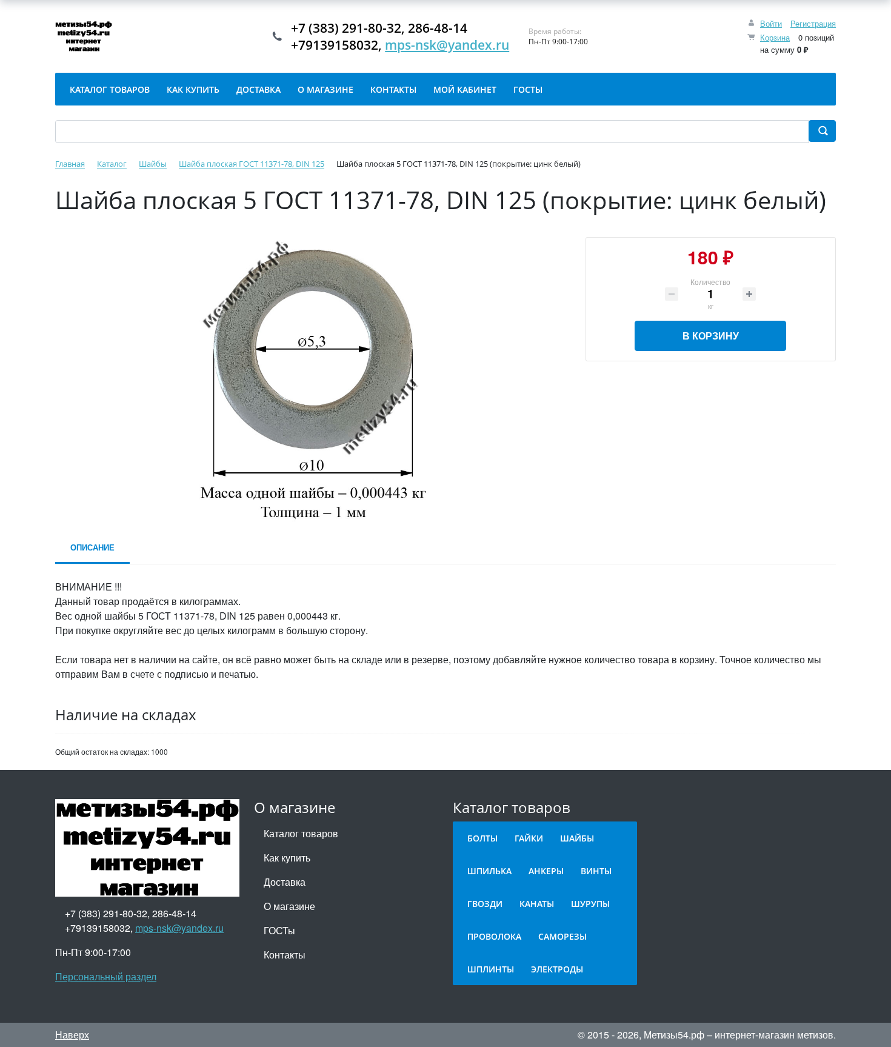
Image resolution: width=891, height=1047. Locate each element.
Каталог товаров (301, 833)
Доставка (284, 882)
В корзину (710, 336)
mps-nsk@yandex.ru (447, 44)
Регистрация (813, 23)
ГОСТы (279, 930)
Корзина (775, 37)
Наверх (72, 1035)
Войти (771, 23)
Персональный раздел (105, 976)
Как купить (287, 858)
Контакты (284, 955)
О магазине (289, 906)
